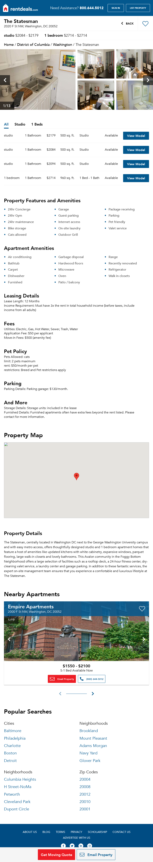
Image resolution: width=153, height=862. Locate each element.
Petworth (12, 794)
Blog (46, 832)
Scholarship (97, 832)
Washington (62, 44)
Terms (60, 832)
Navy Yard (88, 753)
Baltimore (12, 730)
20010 (84, 801)
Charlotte (12, 745)
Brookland (88, 730)
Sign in (116, 8)
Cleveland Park (17, 801)
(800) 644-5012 (94, 679)
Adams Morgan (93, 745)
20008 (84, 786)
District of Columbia (33, 44)
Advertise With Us (76, 837)
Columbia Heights (20, 779)
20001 (84, 809)
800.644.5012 (92, 8)
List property (138, 8)
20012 (84, 794)
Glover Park (89, 760)
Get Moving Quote (56, 854)
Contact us (121, 832)
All (6, 124)
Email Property (65, 679)
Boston (10, 753)
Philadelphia (15, 738)
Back (129, 23)
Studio (20, 124)
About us (30, 832)
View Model (136, 135)
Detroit (10, 760)
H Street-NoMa (17, 786)
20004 (84, 779)
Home (9, 44)
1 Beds (37, 124)
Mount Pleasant (93, 738)
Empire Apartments (31, 606)
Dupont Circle (16, 809)
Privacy (76, 832)
